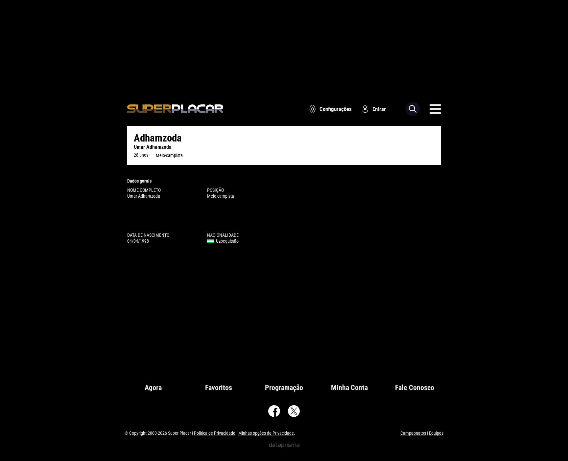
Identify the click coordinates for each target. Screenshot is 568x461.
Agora (153, 388)
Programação (284, 388)
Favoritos (218, 388)
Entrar (379, 109)
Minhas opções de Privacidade (266, 433)
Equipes (436, 433)
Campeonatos (413, 433)
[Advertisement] (284, 46)
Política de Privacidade (214, 433)
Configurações (336, 109)
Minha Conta (349, 388)
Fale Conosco (414, 388)
